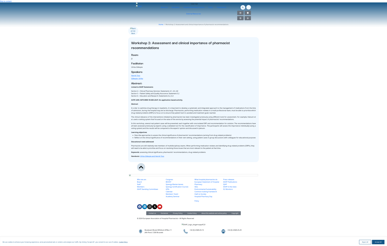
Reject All (365, 242)
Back (133, 33)
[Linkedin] (144, 206)
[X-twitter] (154, 206)
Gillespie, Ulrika (137, 78)
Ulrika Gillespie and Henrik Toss (152, 156)
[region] (193, 241)
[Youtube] (159, 206)
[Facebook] (139, 206)
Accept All (378, 242)
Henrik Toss (135, 75)
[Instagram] (149, 206)
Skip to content (6, 1)
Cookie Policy (123, 242)
